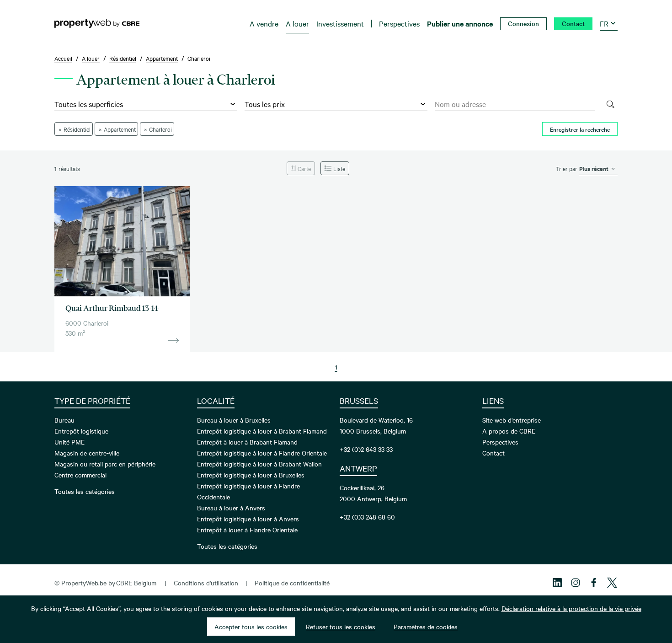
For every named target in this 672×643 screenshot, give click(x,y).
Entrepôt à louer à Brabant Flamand (247, 441)
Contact (493, 452)
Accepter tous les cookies (251, 626)
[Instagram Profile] (575, 582)
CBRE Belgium (136, 582)
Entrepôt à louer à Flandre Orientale (247, 529)
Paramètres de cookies (426, 626)
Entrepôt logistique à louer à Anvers (248, 518)
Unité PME (69, 441)
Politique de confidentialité (292, 582)
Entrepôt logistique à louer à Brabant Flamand (262, 430)
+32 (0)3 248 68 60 (367, 516)
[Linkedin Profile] (557, 582)
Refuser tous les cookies (340, 626)
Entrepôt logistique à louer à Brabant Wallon (259, 463)
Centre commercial (80, 474)
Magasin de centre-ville (86, 452)
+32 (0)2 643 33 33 (366, 449)
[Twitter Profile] (612, 582)
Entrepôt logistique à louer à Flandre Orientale (262, 452)
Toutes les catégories (84, 491)
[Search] (610, 104)
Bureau (64, 419)
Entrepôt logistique (81, 430)
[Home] (96, 23)
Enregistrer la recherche (580, 129)
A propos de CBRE (508, 430)
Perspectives (500, 441)
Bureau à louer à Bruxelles (234, 419)
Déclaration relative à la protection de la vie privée (571, 608)
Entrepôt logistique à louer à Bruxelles (250, 474)
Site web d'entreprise (511, 419)
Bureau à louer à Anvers (231, 507)
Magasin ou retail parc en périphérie (104, 463)
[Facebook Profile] (593, 582)
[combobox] (515, 104)
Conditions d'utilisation (206, 582)
